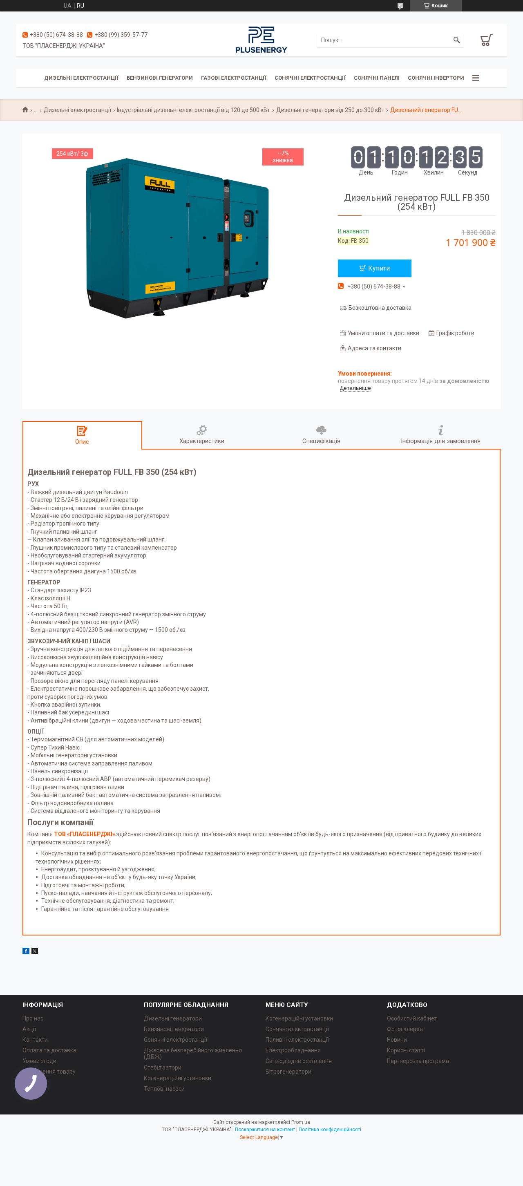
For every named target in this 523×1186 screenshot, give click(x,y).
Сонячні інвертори (436, 78)
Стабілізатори (162, 1067)
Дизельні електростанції (81, 78)
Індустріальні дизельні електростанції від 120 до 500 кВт (193, 110)
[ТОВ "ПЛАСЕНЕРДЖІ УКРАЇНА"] (261, 39)
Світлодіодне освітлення (299, 1061)
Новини (397, 1039)
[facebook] (25, 952)
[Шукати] (456, 40)
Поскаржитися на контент (265, 1129)
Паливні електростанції (297, 1039)
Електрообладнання (293, 1050)
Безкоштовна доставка (380, 307)
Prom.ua (300, 1122)
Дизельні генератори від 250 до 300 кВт (330, 110)
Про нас (32, 1018)
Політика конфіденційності (330, 1129)
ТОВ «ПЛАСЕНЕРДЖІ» (84, 834)
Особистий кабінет (412, 1018)
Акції (29, 1029)
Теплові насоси (164, 1088)
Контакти (35, 1039)
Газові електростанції (233, 78)
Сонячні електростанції (310, 78)
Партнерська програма (418, 1061)
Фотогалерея (405, 1029)
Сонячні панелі (377, 78)
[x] (34, 952)
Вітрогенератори (288, 1071)
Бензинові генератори (160, 78)
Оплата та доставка (49, 1050)
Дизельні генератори (173, 1018)
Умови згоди (39, 1061)
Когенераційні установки (177, 1078)
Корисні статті (406, 1050)
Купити (379, 268)
